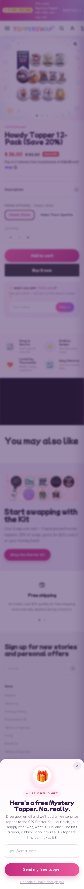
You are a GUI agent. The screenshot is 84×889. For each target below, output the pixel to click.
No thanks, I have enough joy (42, 882)
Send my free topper (42, 869)
